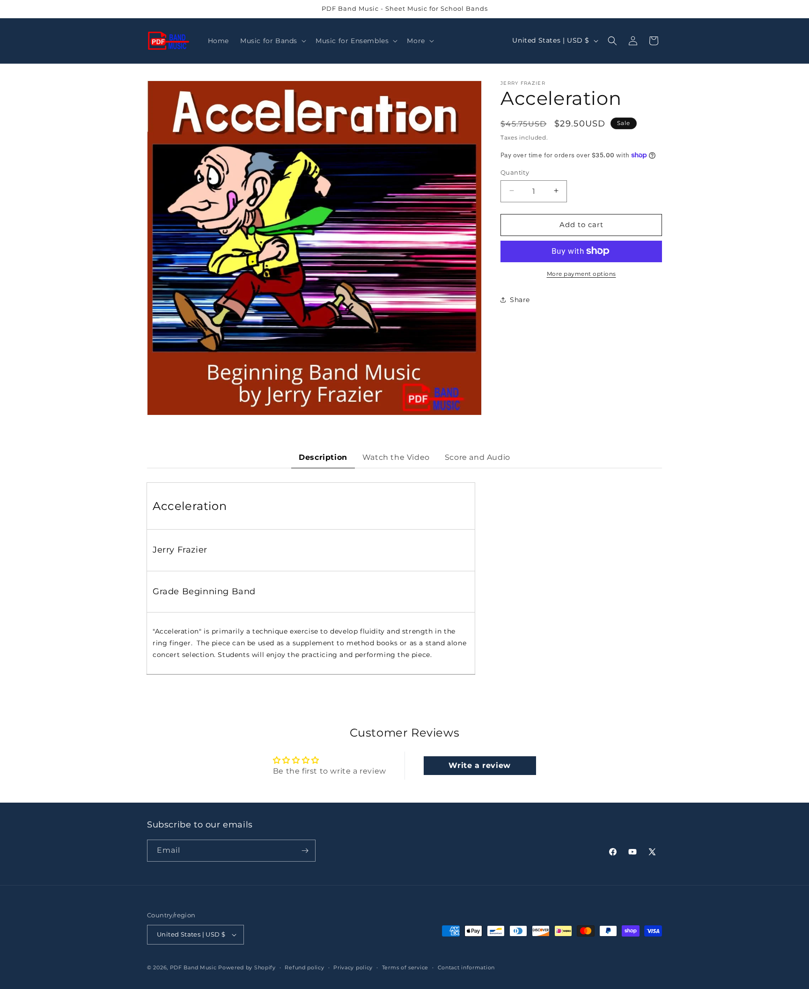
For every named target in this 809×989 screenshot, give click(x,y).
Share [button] (520, 299)
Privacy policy (353, 967)
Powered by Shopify (247, 967)
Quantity (514, 172)
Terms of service (405, 967)
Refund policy (304, 967)
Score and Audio (477, 457)
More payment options (581, 273)
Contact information (466, 967)
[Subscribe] (304, 851)
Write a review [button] (479, 765)
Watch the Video (396, 457)
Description (323, 457)
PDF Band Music (193, 967)
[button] (272, 41)
